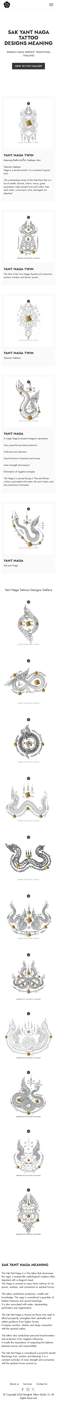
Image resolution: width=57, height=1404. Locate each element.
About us (14, 1384)
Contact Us (41, 1384)
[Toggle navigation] (51, 4)
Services (27, 1384)
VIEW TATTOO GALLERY (28, 66)
